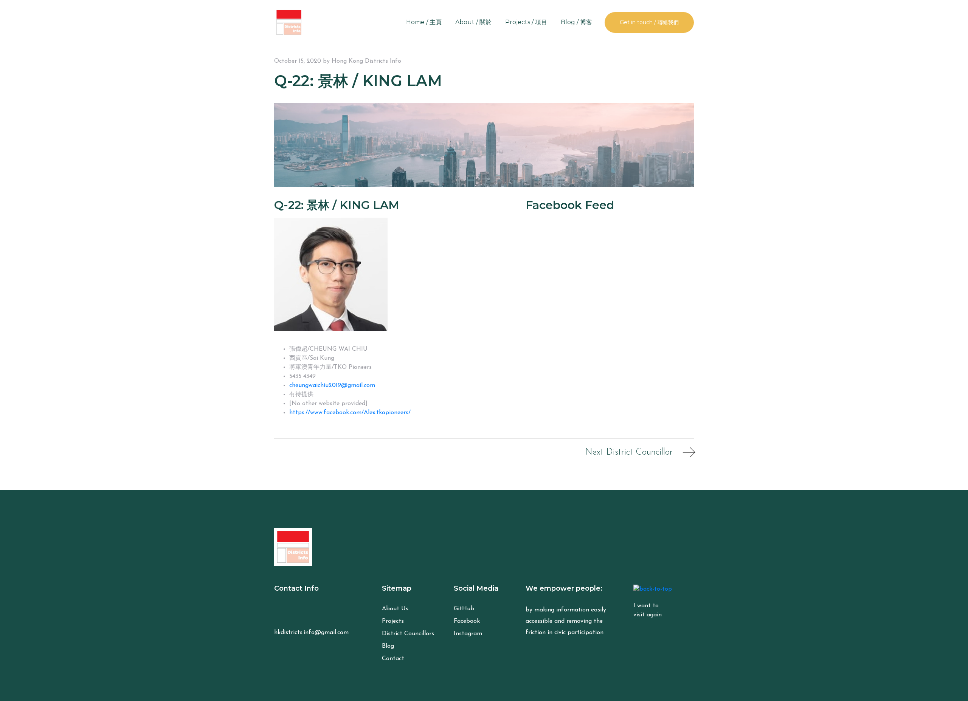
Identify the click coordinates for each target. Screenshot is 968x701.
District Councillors (408, 634)
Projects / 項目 (526, 22)
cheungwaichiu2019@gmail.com (332, 385)
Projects (393, 621)
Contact (393, 659)
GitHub (464, 609)
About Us (395, 609)
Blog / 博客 (576, 22)
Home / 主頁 (424, 22)
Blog (388, 646)
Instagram (468, 634)
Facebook (467, 621)
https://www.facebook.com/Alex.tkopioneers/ (350, 413)
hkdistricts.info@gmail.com (311, 633)
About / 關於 (473, 22)
